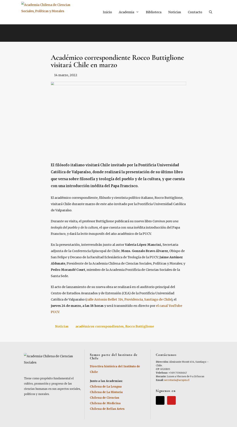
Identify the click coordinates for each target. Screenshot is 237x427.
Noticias (174, 12)
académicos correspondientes (99, 326)
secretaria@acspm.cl (176, 380)
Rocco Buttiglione (139, 326)
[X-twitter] (160, 400)
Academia (126, 12)
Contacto (195, 12)
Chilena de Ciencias (104, 397)
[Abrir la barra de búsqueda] (211, 12)
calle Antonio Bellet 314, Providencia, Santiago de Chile (128, 299)
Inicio (107, 12)
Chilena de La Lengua (106, 386)
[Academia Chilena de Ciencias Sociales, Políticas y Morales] (49, 12)
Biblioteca (153, 12)
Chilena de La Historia (106, 392)
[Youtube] (171, 400)
